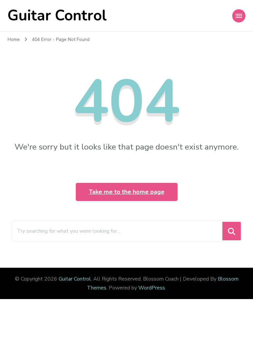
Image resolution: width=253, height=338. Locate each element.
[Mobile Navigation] (238, 15)
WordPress (151, 287)
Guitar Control (57, 16)
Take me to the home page (126, 192)
